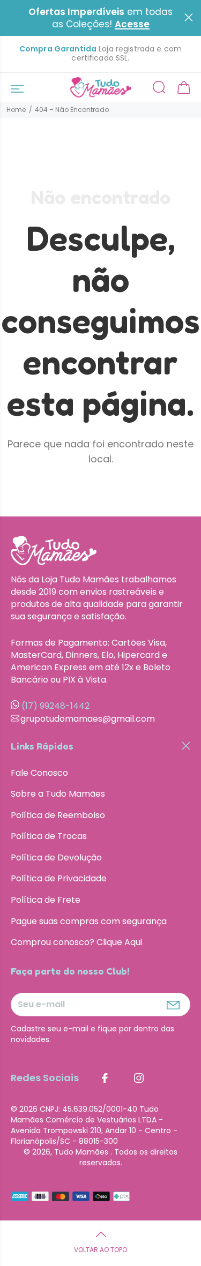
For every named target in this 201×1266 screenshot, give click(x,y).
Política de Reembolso (58, 815)
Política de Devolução (56, 857)
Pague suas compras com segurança (89, 921)
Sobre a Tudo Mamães (58, 794)
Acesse (132, 24)
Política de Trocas (49, 836)
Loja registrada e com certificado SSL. (100, 53)
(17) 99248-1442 (55, 706)
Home (16, 109)
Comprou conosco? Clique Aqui (76, 942)
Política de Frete (45, 900)
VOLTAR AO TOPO (100, 1249)
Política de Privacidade (59, 878)
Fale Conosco (39, 773)
